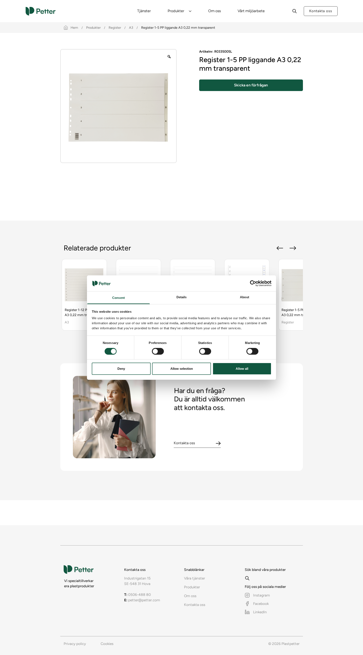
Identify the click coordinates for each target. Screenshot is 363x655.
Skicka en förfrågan (251, 85)
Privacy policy (75, 644)
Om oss (214, 11)
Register (115, 28)
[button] (279, 248)
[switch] (158, 351)
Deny (121, 368)
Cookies (107, 644)
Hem (74, 28)
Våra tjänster (194, 578)
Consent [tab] (118, 298)
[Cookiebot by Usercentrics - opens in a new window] (253, 283)
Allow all (242, 368)
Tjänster (144, 11)
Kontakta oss (320, 11)
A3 (131, 28)
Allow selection (181, 368)
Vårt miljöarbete (251, 11)
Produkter (176, 11)
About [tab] (244, 297)
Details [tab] (181, 297)
